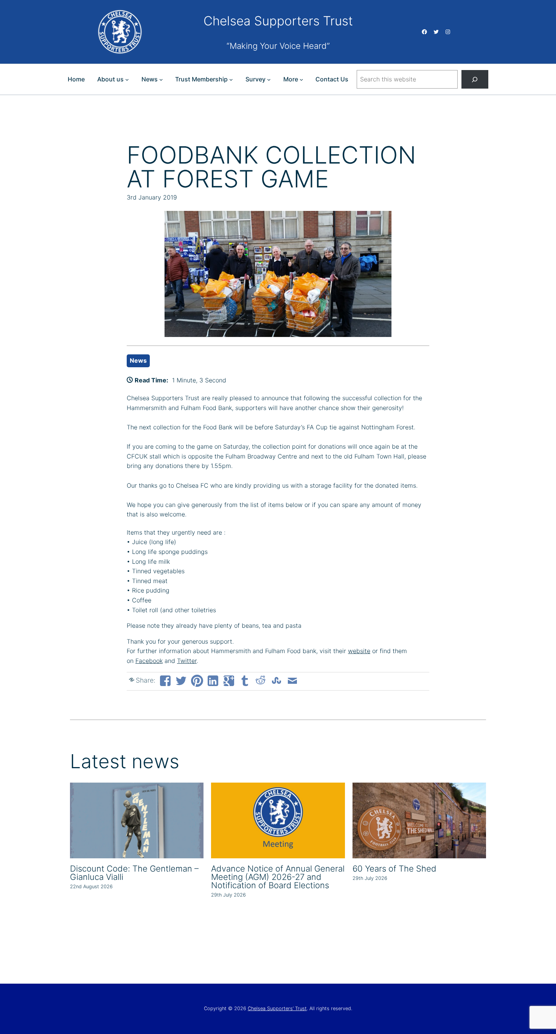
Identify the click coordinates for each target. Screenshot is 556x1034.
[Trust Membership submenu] (231, 79)
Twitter (187, 660)
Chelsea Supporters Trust (278, 20)
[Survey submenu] (269, 79)
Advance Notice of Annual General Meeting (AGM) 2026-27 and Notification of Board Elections (278, 876)
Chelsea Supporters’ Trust (277, 1008)
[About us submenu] (127, 79)
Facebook (149, 660)
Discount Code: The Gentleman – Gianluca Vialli (134, 872)
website (359, 651)
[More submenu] (301, 79)
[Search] (474, 79)
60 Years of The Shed (394, 868)
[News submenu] (161, 79)
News (138, 360)
